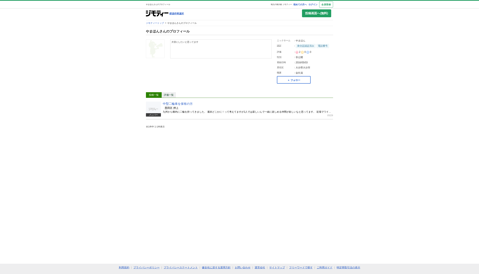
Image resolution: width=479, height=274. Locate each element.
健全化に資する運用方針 (216, 267)
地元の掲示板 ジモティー (281, 4)
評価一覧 (169, 95)
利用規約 (124, 267)
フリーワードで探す (301, 267)
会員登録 (326, 4)
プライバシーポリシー (146, 267)
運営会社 (260, 267)
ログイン (313, 4)
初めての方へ (300, 4)
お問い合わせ (243, 267)
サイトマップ (277, 267)
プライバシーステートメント (181, 267)
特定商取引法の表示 (348, 267)
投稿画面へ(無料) (316, 13)
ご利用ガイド (324, 267)
